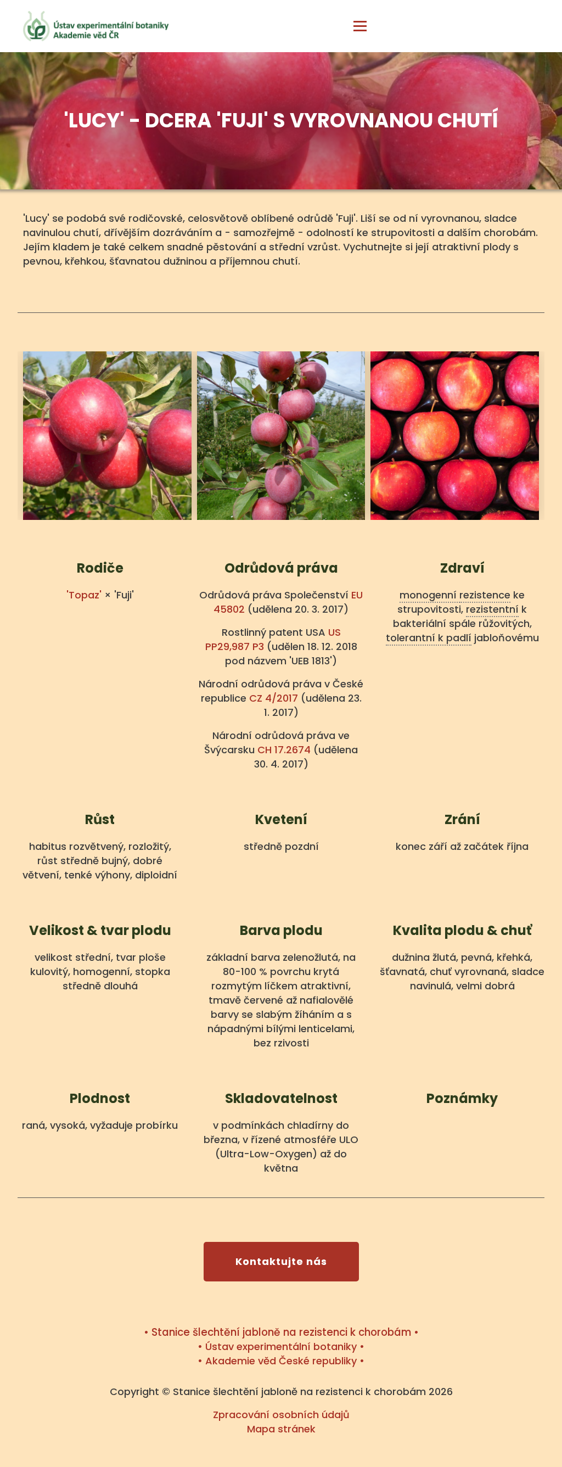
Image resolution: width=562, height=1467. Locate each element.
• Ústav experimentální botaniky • (281, 1346)
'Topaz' (84, 595)
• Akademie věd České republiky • (281, 1361)
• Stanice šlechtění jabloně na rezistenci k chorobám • (281, 1332)
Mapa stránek (281, 1429)
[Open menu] (360, 26)
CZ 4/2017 (273, 698)
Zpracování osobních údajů (281, 1414)
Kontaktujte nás (281, 1261)
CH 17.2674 (284, 750)
